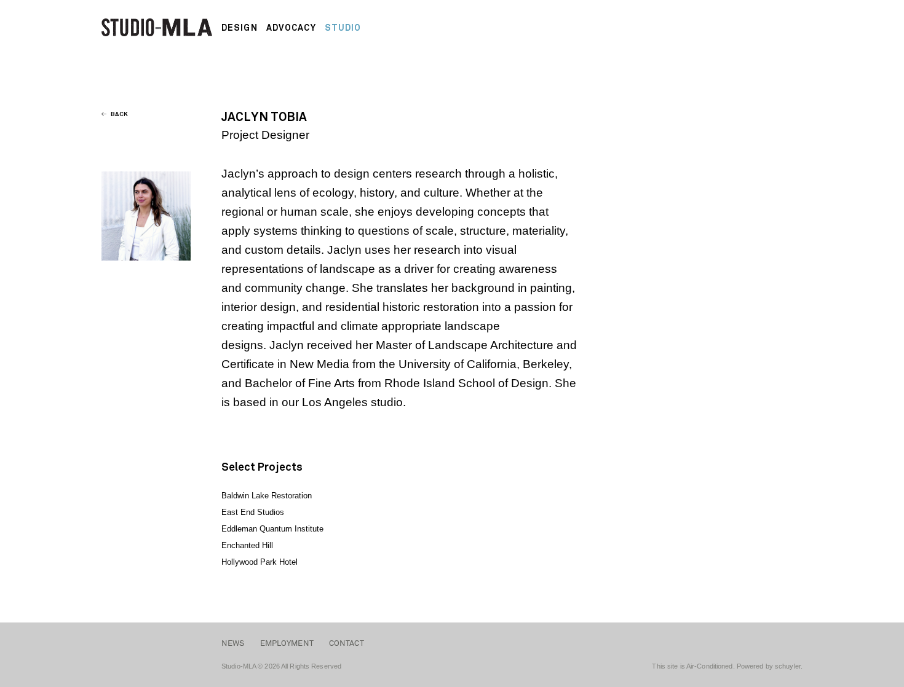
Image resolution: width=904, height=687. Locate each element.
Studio (343, 27)
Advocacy (291, 27)
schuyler (788, 666)
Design (239, 27)
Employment (287, 643)
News (233, 643)
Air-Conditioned (709, 666)
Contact (346, 643)
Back (119, 114)
